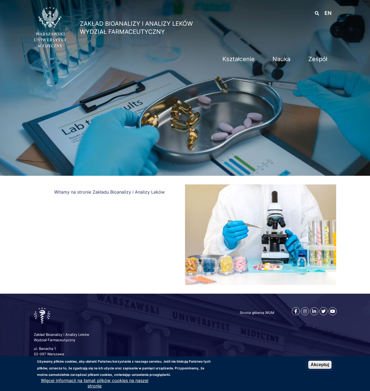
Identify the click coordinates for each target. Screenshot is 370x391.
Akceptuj (320, 364)
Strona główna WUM (257, 312)
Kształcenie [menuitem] (238, 58)
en (328, 13)
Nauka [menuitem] (281, 58)
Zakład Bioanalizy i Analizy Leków (136, 23)
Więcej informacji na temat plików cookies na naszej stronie (94, 383)
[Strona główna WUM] (50, 45)
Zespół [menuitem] (317, 58)
